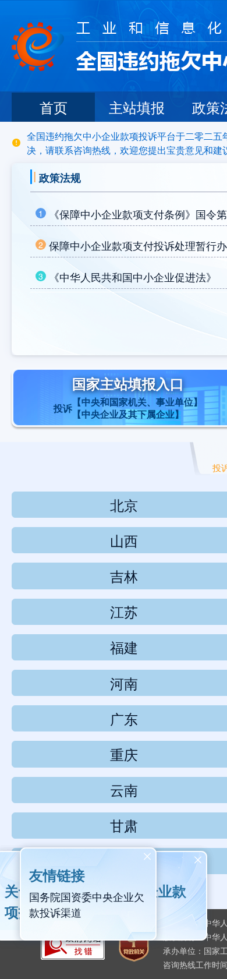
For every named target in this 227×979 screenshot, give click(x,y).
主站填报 (137, 107)
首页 (54, 107)
